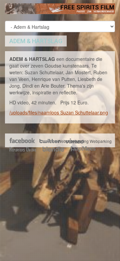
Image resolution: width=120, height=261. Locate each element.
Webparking (101, 141)
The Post (22, 149)
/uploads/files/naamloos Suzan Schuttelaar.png (58, 112)
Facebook (22, 141)
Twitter (49, 141)
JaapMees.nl (83, 149)
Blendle (53, 149)
